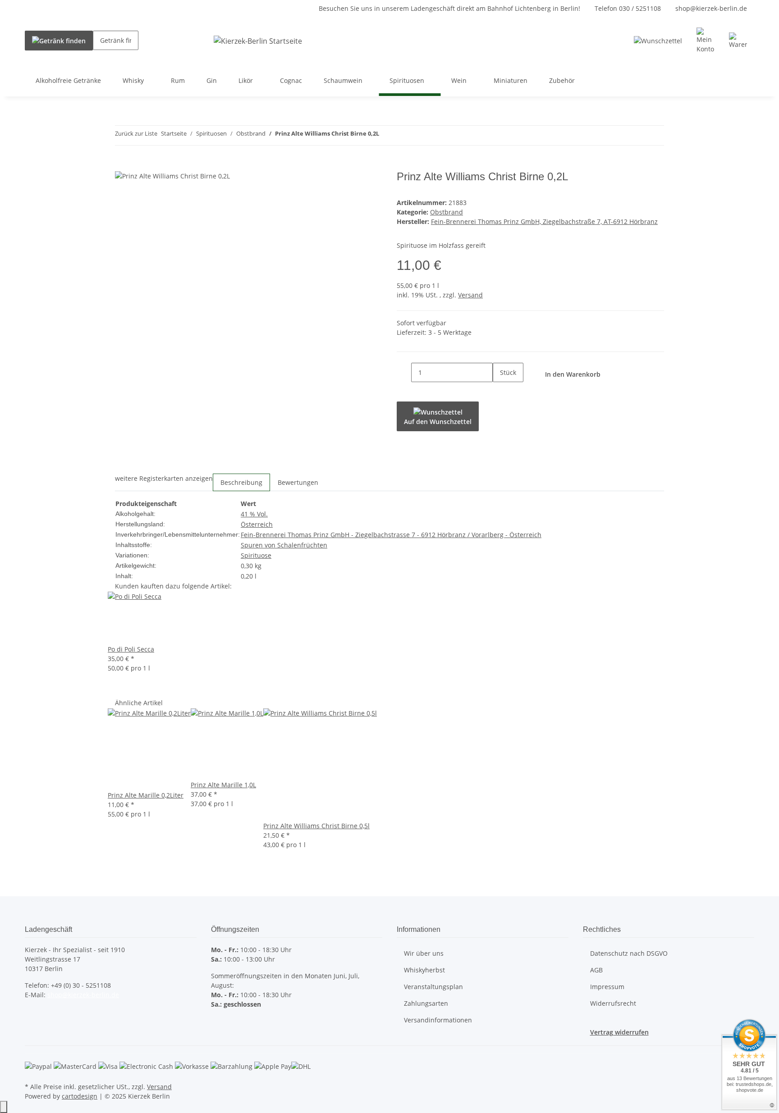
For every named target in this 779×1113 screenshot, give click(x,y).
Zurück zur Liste (136, 133)
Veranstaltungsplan (433, 986)
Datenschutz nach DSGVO (629, 953)
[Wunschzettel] (658, 41)
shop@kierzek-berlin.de (711, 8)
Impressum (607, 986)
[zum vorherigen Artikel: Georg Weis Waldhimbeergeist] (386, 135)
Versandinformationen (438, 1020)
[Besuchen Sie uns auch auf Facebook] (32, 1016)
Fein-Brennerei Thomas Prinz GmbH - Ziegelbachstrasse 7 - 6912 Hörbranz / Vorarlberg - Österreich (391, 534)
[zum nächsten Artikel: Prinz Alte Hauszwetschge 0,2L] (402, 135)
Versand (470, 295)
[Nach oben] (3, 1107)
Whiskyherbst (424, 970)
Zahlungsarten (426, 1003)
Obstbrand (446, 212)
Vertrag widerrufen (619, 1032)
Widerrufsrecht (613, 1003)
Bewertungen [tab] (298, 482)
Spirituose (256, 555)
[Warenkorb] (738, 41)
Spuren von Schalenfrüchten (284, 545)
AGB (596, 970)
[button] (705, 40)
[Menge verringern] (404, 372)
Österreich (257, 524)
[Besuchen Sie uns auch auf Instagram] (32, 1026)
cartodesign (79, 1096)
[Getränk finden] (59, 41)
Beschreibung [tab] (241, 482)
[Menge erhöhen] (500, 391)
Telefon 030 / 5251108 (628, 8)
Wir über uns (424, 953)
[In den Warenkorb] (122, 165)
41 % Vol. (254, 514)
